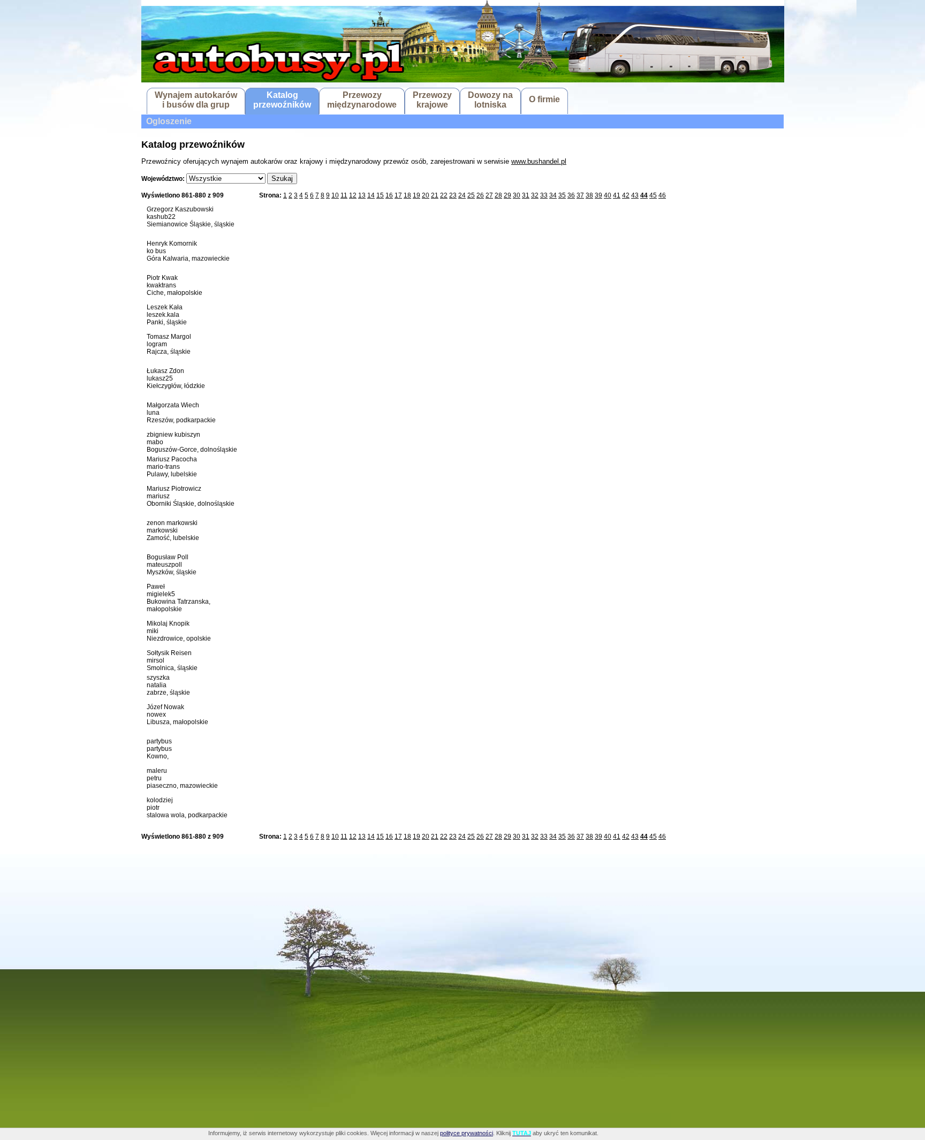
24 (462, 195)
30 (516, 195)
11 (343, 195)
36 (571, 195)
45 (653, 195)
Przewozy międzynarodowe (362, 99)
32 (535, 195)
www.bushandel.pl (538, 161)
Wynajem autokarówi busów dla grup (196, 99)
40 (607, 195)
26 (480, 195)
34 (553, 195)
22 (444, 195)
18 (407, 195)
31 (525, 195)
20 (425, 195)
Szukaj (282, 178)
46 (662, 195)
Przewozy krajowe (432, 99)
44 (644, 195)
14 (371, 195)
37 (580, 195)
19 (416, 195)
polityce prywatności (466, 1133)
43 (635, 195)
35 (562, 195)
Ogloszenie (169, 121)
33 (544, 195)
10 (335, 195)
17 (398, 195)
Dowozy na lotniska (490, 99)
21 (434, 195)
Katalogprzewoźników (282, 99)
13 (362, 195)
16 (389, 195)
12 (353, 195)
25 (471, 195)
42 (626, 195)
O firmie (544, 99)
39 (598, 195)
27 (489, 195)
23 (453, 195)
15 (380, 195)
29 (507, 195)
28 (498, 195)
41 (616, 195)
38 (589, 195)
